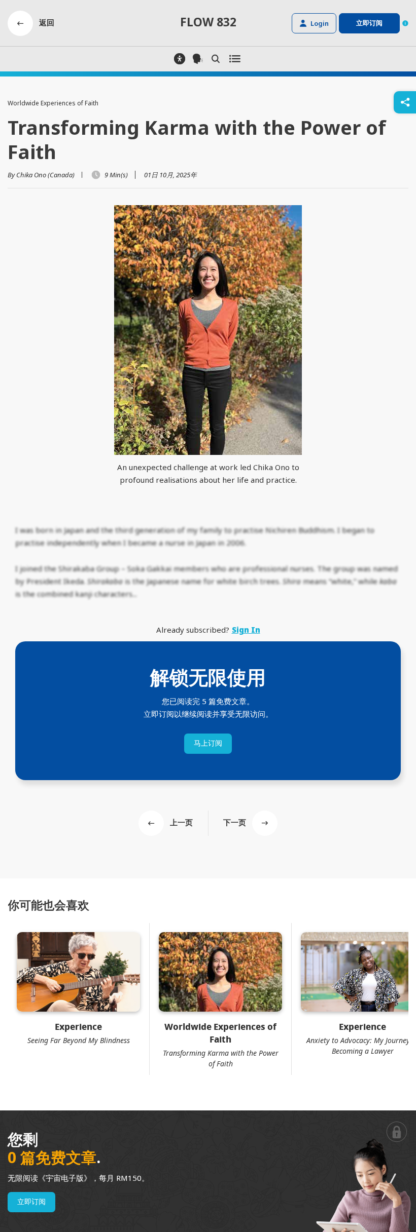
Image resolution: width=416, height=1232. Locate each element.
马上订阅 (208, 743)
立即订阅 (31, 1202)
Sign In (246, 630)
